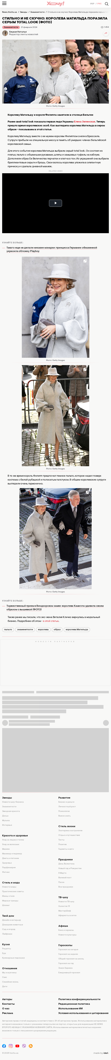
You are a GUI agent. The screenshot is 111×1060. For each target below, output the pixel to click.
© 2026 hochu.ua (10, 1053)
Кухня (6, 944)
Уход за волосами (10, 845)
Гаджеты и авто (66, 849)
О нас (5, 1008)
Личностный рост (67, 807)
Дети (4, 987)
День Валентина (66, 864)
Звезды (7, 798)
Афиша (63, 926)
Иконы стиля (8, 896)
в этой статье (51, 621)
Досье (5, 816)
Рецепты (6, 949)
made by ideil (101, 1053)
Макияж (6, 849)
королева (43, 629)
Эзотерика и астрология (70, 831)
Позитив (62, 845)
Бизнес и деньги (66, 802)
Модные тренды (10, 901)
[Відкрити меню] (4, 3)
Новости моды (9, 887)
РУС (99, 4)
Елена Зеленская (84, 122)
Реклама (7, 1013)
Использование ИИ (70, 1008)
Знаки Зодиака (65, 968)
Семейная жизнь (10, 982)
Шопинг (6, 906)
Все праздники (65, 887)
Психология (64, 811)
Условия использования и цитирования (83, 1013)
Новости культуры (67, 935)
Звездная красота (11, 811)
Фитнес (6, 872)
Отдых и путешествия (69, 835)
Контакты (8, 1004)
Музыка (6, 821)
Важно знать (64, 816)
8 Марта (62, 873)
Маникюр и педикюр (12, 854)
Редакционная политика (74, 1004)
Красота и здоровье (15, 835)
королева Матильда (77, 629)
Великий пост (65, 878)
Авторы (7, 999)
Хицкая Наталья (18, 32)
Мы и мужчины (9, 973)
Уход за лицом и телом (13, 840)
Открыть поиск (106, 4)
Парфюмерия (9, 868)
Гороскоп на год (66, 964)
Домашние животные (12, 925)
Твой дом (8, 916)
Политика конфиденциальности (79, 999)
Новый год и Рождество (70, 869)
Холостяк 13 (64, 906)
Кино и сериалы (66, 930)
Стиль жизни (66, 826)
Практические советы (13, 892)
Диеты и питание (10, 858)
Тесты (61, 840)
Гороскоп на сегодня (68, 950)
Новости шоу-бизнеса (13, 802)
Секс (4, 977)
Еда (4, 953)
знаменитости (25, 629)
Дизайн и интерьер (11, 920)
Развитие (64, 798)
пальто (8, 629)
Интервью (7, 825)
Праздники (65, 859)
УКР (92, 4)
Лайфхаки (7, 934)
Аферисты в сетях (67, 916)
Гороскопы (65, 945)
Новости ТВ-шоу (66, 902)
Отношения (9, 968)
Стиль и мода (11, 883)
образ (57, 629)
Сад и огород (8, 929)
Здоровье (7, 863)
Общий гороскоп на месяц (71, 959)
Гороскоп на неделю (68, 954)
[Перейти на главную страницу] (55, 3)
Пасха (61, 882)
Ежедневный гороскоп (69, 973)
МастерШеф (64, 911)
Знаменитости (11, 27)
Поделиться (106, 33)
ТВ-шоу (63, 897)
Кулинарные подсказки (13, 958)
